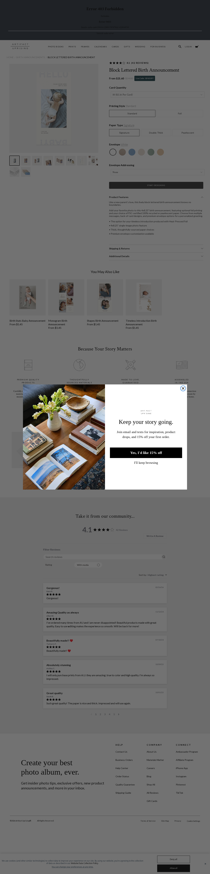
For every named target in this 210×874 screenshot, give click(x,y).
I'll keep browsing (146, 462)
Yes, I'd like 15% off (146, 453)
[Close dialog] (183, 388)
